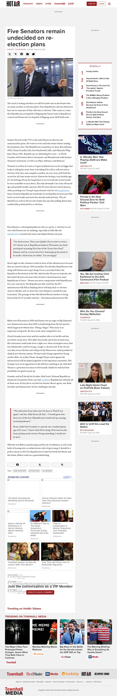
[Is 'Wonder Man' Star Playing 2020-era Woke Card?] (95, 144)
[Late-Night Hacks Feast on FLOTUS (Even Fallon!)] (95, 373)
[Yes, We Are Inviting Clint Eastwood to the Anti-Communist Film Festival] (95, 261)
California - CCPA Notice (93, 682)
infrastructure (13, 233)
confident (46, 379)
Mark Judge (84, 283)
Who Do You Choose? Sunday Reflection (92, 313)
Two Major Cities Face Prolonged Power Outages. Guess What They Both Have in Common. (16, 652)
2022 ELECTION (20, 471)
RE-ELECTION (34, 471)
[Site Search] (109, 4)
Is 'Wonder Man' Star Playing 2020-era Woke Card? (93, 160)
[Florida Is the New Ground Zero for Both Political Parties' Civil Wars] (95, 184)
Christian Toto (86, 166)
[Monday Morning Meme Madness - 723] (44, 631)
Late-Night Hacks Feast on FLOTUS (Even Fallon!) (95, 386)
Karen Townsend (16, 50)
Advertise (48, 682)
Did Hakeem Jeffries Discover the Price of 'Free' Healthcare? (97, 105)
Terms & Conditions (59, 682)
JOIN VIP (91, 4)
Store (48, 4)
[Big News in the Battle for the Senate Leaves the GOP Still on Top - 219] (72, 631)
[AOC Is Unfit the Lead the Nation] (95, 411)
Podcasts (28, 4)
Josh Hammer (85, 208)
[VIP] (72, 3)
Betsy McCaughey (87, 430)
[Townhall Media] (14, 691)
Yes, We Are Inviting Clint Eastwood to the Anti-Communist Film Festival (94, 276)
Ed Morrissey (85, 317)
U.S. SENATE (47, 471)
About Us (19, 682)
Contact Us (79, 682)
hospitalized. (64, 190)
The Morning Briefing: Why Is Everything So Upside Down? (98, 649)
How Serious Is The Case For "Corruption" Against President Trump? (98, 88)
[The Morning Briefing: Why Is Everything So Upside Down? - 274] (99, 631)
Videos (39, 4)
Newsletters (40, 682)
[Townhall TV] (61, 3)
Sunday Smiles (92, 71)
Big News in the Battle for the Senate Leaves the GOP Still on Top (71, 649)
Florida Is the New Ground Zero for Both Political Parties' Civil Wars (97, 115)
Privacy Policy (70, 682)
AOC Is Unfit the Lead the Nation (94, 425)
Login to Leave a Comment (40, 592)
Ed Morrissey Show (29, 682)
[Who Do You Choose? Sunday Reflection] (95, 299)
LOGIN (101, 4)
